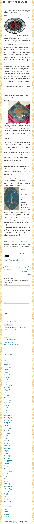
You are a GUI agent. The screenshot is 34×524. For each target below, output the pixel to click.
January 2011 (7, 483)
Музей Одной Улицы (19, 260)
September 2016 (8, 404)
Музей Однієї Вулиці (17, 2)
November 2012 (8, 460)
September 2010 (8, 489)
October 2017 (7, 389)
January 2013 (7, 456)
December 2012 (8, 458)
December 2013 (8, 447)
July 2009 (6, 509)
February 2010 (7, 501)
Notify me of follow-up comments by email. (15, 327)
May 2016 (6, 410)
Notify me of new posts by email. (13, 329)
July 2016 (6, 407)
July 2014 (6, 435)
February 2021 (7, 366)
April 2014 (6, 440)
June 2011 (6, 475)
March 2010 (7, 499)
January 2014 (7, 445)
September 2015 (8, 420)
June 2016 (6, 409)
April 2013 (6, 451)
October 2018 (7, 374)
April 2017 (6, 394)
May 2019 (6, 371)
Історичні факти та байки (10, 259)
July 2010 (6, 493)
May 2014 (6, 438)
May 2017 (6, 392)
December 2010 (8, 484)
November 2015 (8, 417)
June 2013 (6, 450)
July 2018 (6, 379)
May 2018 (6, 382)
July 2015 (6, 423)
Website (6, 313)
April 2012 (6, 465)
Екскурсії (6, 337)
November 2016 (8, 400)
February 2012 (7, 468)
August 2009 (7, 508)
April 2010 (6, 498)
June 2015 (6, 425)
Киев (13, 260)
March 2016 (7, 412)
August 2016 (7, 405)
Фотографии (12, 262)
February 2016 (7, 414)
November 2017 (8, 387)
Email (5, 308)
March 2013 (7, 453)
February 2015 (7, 428)
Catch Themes (20, 522)
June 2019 (6, 369)
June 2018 (6, 381)
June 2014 (6, 437)
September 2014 (8, 432)
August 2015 (7, 422)
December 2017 (8, 385)
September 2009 (8, 506)
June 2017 (6, 390)
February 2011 (7, 481)
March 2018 (7, 384)
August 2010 (7, 491)
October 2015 (7, 418)
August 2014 (7, 433)
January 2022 (7, 364)
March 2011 (6, 480)
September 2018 (8, 376)
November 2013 (8, 448)
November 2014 (8, 430)
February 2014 (7, 443)
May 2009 (6, 513)
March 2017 (7, 395)
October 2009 (7, 504)
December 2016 (8, 399)
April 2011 (6, 478)
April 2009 (6, 514)
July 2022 (6, 362)
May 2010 (6, 496)
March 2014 (7, 442)
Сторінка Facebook (9, 354)
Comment (6, 284)
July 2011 (6, 473)
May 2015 (6, 427)
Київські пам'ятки (8, 341)
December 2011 (8, 470)
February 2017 (7, 397)
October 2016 (7, 402)
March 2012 (7, 466)
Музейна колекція (21, 259)
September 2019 (8, 367)
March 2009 (7, 516)
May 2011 (6, 476)
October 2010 (7, 488)
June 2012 (6, 463)
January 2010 (7, 503)
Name (5, 302)
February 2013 (7, 455)
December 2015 (8, 415)
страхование (6, 262)
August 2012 (7, 461)
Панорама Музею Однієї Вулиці (12, 344)
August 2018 (7, 377)
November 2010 (8, 486)
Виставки (6, 336)
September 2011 (8, 471)
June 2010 (6, 494)
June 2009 (6, 511)
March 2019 (7, 372)
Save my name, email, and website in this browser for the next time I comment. (17, 320)
